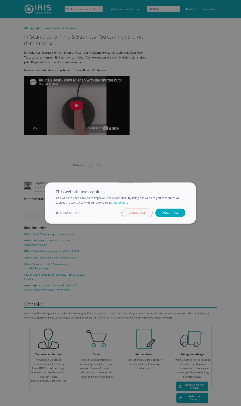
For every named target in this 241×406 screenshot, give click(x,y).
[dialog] (120, 203)
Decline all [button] (137, 212)
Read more (121, 202)
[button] (68, 212)
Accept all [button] (170, 212)
